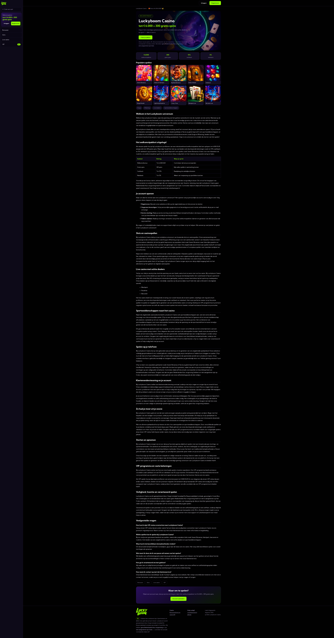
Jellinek (189, 614)
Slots (3, 35)
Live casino (5, 39)
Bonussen (5, 30)
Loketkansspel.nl (192, 612)
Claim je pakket (145, 37)
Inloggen (6, 23)
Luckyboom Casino (141, 8)
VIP (11, 44)
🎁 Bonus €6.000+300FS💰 (156, 8)
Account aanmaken (178, 599)
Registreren (15, 23)
